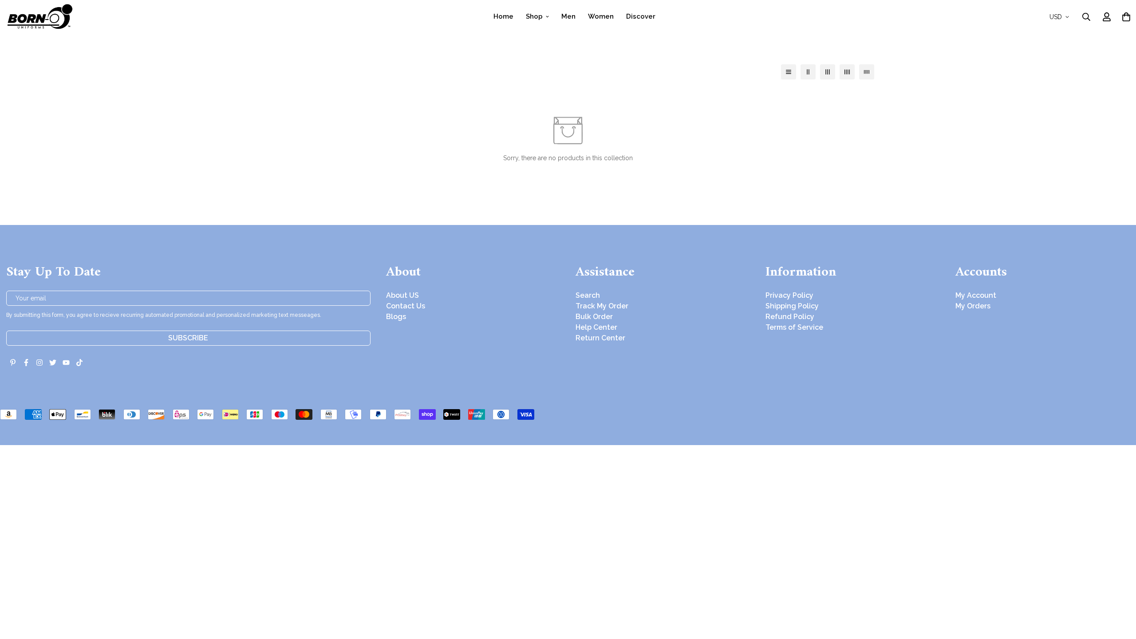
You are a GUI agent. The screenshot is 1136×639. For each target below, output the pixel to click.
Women (601, 16)
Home (503, 16)
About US (402, 295)
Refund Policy (789, 316)
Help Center (596, 327)
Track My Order (602, 306)
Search (588, 295)
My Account (975, 295)
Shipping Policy (792, 306)
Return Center (600, 338)
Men (568, 16)
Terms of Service (794, 327)
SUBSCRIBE (188, 338)
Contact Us (405, 306)
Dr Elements (56, 439)
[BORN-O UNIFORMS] (39, 16)
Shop (534, 16)
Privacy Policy (789, 295)
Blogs (396, 316)
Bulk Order (594, 316)
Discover (640, 16)
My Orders (972, 306)
